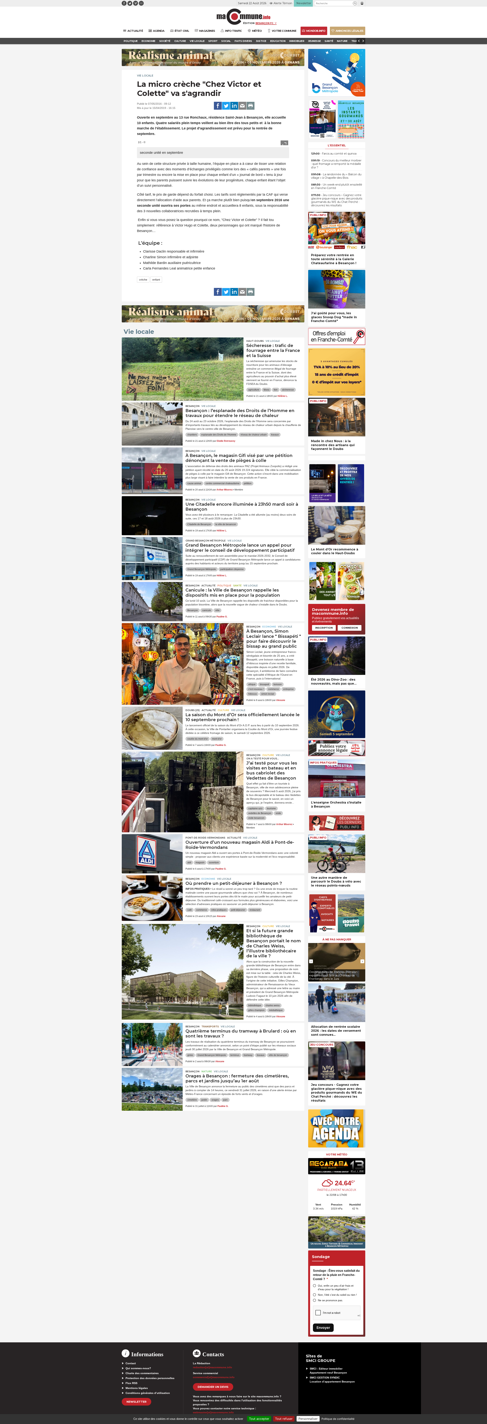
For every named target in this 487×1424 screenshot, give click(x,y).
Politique (224, 585)
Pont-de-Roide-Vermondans (205, 837)
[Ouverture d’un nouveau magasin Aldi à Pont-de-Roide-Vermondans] (152, 851)
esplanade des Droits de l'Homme (218, 434)
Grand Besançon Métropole (205, 540)
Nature (206, 1071)
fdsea (266, 389)
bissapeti (264, 684)
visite (278, 813)
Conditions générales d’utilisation (148, 1392)
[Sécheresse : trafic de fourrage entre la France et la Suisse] (183, 354)
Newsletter (136, 1401)
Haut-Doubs (255, 341)
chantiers (192, 434)
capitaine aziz (255, 808)
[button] (355, 3)
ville (217, 610)
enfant (156, 279)
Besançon (192, 406)
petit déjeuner (238, 910)
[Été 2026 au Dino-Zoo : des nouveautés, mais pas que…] (336, 655)
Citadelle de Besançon (199, 524)
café (189, 910)
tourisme (271, 808)
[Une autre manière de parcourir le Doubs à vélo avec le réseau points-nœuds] (336, 853)
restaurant (255, 910)
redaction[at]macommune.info (212, 1367)
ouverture (214, 862)
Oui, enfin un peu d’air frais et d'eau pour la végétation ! (335, 1287)
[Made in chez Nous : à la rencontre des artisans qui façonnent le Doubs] (336, 417)
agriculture (253, 389)
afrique (251, 684)
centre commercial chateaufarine (223, 483)
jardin (204, 1100)
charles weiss (273, 1005)
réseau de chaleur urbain (254, 434)
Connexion (349, 627)
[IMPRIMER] (250, 106)
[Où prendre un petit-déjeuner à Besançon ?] (152, 892)
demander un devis (213, 1387)
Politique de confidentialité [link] (337, 1418)
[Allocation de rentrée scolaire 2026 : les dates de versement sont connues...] (336, 1002)
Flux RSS (131, 1383)
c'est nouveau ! (256, 689)
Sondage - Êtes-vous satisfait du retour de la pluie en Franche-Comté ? (336, 1274)
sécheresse (288, 389)
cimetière (192, 1100)
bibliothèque (254, 1005)
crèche (143, 279)
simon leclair (267, 694)
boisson (278, 684)
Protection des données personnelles (150, 1378)
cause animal (194, 483)
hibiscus (252, 694)
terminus (234, 1055)
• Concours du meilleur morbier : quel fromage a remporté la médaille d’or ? (336, 164)
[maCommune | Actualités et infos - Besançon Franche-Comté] (243, 17)
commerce (273, 689)
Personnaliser (308, 1419)
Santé (237, 585)
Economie (269, 626)
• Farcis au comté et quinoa (333, 153)
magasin (200, 862)
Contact (131, 1363)
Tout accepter (259, 1419)
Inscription (324, 627)
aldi (189, 862)
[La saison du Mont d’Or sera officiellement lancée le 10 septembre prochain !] (152, 724)
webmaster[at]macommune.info (213, 1412)
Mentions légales (137, 1388)
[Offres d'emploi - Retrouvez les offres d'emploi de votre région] (336, 344)
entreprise (288, 689)
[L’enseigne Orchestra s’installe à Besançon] (336, 778)
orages (215, 1100)
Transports (210, 1026)
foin (276, 389)
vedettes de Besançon (259, 813)
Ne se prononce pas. (330, 1300)
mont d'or (217, 739)
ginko (190, 1055)
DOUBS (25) (192, 710)
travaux (275, 434)
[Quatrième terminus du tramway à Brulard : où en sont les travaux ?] (152, 1040)
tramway (248, 1055)
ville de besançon (278, 1055)
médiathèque (276, 1010)
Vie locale (145, 75)
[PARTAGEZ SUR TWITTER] (226, 106)
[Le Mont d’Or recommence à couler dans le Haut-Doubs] (336, 525)
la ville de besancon (225, 524)
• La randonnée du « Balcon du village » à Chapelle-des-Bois (336, 176)
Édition (249, 23)
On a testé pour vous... (262, 758)
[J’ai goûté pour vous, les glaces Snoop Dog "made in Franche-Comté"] (336, 289)
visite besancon (256, 818)
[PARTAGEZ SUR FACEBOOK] (218, 106)
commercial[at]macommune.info (214, 1377)
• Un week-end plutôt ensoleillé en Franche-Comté (336, 186)
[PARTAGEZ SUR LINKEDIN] (234, 106)
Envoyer (323, 1328)
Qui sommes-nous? (138, 1368)
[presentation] (311, 961)
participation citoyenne (232, 569)
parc (225, 1100)
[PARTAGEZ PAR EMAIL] (242, 106)
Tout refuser (284, 1419)
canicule (206, 610)
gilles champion (256, 1010)
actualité (208, 585)
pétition (247, 483)
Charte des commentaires (142, 1373)
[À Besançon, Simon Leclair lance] (183, 640)
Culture (223, 710)
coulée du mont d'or (197, 739)
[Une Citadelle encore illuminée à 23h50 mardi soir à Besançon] (152, 513)
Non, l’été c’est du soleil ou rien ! (337, 1294)
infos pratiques (219, 910)
